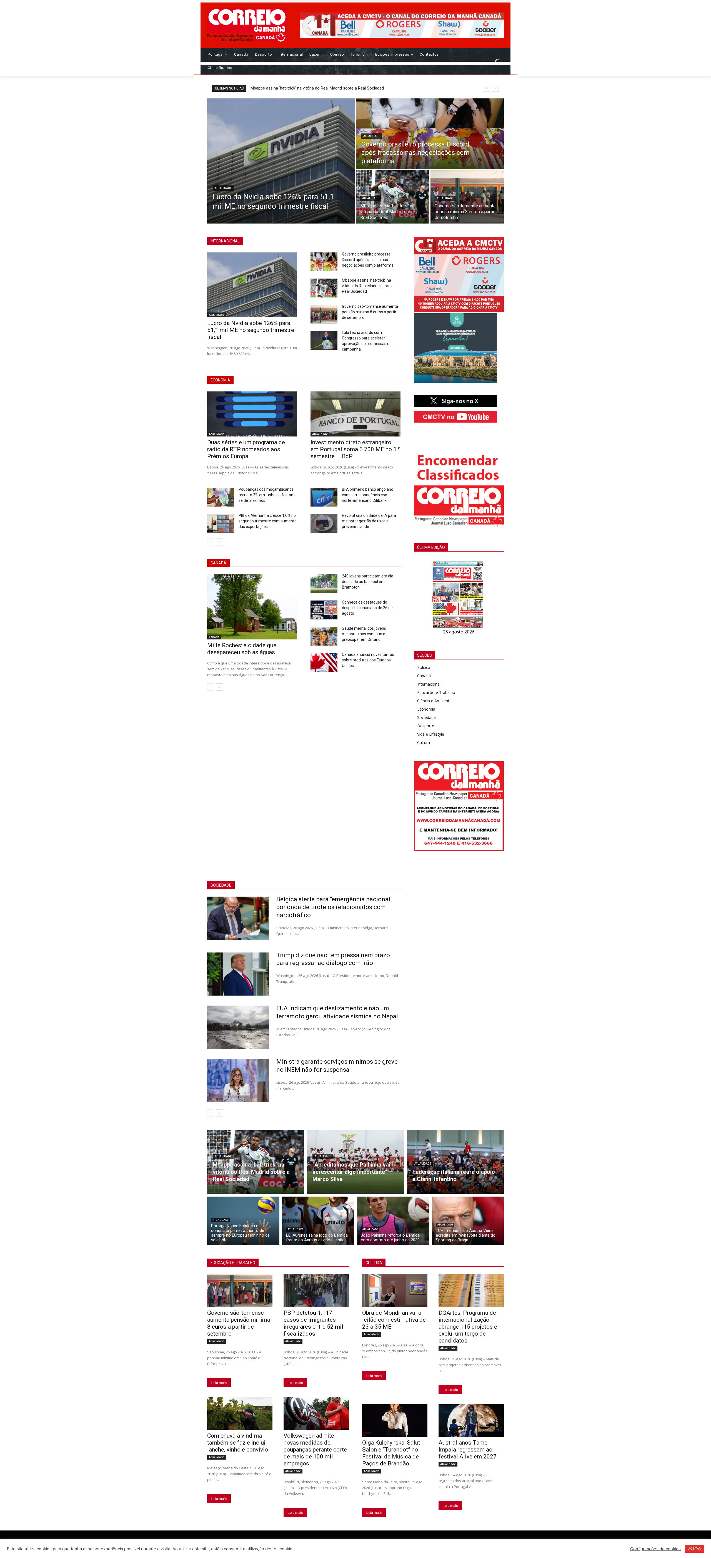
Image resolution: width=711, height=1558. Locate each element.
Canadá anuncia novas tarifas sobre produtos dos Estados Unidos (368, 660)
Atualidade (223, 188)
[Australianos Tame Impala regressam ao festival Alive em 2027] (471, 1420)
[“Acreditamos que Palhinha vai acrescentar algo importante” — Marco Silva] (355, 1162)
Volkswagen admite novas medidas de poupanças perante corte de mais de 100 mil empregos (315, 1449)
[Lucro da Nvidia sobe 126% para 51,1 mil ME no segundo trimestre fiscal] (281, 161)
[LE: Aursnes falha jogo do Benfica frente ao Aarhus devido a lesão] (318, 1221)
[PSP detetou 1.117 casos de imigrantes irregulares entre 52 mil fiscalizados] (316, 1290)
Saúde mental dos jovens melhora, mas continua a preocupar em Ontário (364, 634)
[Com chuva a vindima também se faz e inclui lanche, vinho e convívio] (239, 1413)
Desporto (425, 725)
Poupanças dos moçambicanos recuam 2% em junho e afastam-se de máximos (267, 495)
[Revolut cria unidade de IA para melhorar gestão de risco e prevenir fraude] (324, 523)
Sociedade (426, 717)
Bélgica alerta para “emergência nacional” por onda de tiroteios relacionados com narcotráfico (334, 907)
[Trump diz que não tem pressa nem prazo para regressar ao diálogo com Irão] (238, 974)
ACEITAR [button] (694, 1548)
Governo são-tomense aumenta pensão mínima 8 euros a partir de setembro (370, 312)
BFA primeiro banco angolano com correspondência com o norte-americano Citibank (367, 495)
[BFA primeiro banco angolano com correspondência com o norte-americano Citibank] (324, 497)
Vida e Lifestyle (430, 734)
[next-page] (219, 541)
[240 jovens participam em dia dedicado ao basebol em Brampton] (324, 583)
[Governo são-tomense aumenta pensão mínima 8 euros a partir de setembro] (467, 197)
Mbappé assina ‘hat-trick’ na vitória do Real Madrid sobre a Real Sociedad (368, 286)
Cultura (423, 742)
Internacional (428, 684)
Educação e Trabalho (436, 692)
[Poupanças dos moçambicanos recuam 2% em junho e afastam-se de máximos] (220, 497)
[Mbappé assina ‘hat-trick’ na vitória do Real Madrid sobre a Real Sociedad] (392, 197)
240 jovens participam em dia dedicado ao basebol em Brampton (367, 581)
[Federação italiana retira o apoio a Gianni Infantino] (455, 1162)
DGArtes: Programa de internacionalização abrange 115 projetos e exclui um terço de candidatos (468, 1326)
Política (423, 667)
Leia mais (219, 1383)
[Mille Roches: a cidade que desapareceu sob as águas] (252, 606)
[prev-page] (210, 541)
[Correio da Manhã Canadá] (247, 25)
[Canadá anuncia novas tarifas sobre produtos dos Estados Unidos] (324, 662)
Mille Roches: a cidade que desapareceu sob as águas (241, 649)
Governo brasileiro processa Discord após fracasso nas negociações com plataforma (330, 88)
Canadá (214, 637)
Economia (426, 709)
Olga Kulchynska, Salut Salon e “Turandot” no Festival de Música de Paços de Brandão (391, 1453)
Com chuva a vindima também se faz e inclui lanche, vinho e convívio (237, 1442)
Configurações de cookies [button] (655, 1548)
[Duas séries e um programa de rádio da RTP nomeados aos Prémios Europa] (252, 413)
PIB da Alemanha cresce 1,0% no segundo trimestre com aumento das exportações (268, 521)
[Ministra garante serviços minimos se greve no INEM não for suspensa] (238, 1080)
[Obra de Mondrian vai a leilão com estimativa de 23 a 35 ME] (394, 1290)
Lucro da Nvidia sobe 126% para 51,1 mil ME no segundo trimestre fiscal (250, 330)
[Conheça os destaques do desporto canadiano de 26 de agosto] (324, 610)
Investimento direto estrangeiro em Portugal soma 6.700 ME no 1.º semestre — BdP (355, 449)
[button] (497, 61)
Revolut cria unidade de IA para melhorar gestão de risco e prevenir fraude (369, 521)
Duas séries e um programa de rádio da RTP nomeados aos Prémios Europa (246, 449)
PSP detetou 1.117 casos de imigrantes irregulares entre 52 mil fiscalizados (313, 1323)
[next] (495, 88)
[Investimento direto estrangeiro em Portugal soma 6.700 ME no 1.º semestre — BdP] (355, 413)
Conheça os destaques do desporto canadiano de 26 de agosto (367, 608)
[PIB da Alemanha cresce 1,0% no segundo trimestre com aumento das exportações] (220, 523)
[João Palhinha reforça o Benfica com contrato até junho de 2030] (393, 1221)
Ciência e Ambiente (434, 700)
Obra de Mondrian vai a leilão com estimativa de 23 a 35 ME (394, 1319)
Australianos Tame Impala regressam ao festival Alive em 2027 (468, 1449)
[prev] (486, 88)
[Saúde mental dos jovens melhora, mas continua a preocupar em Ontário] (324, 636)
